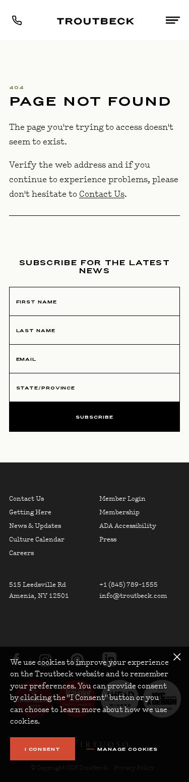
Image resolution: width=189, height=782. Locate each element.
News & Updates (35, 526)
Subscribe (94, 417)
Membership (119, 512)
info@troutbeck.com (133, 596)
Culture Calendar (37, 539)
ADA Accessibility (127, 526)
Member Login (122, 499)
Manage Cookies (127, 749)
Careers (21, 553)
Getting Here (30, 512)
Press (107, 539)
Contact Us (101, 194)
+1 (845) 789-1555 (128, 585)
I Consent (42, 749)
